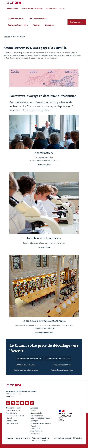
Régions (36, 25)
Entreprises (49, 25)
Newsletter (77, 438)
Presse (33, 410)
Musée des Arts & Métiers (40, 423)
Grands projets (12, 423)
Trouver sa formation (38, 19)
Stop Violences (36, 431)
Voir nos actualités (44, 247)
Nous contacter (36, 416)
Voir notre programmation (44, 332)
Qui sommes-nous (13, 408)
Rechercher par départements (26, 370)
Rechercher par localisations (62, 370)
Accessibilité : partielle (63, 438)
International (35, 428)
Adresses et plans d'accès (40, 418)
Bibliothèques (35, 426)
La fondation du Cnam (15, 416)
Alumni (9, 418)
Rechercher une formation (29, 358)
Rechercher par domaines (26, 365)
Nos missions (11, 413)
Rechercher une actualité (58, 358)
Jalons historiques (13, 410)
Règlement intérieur (22, 438)
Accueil (7, 37)
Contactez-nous (76, 22)
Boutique (34, 421)
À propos (34, 408)
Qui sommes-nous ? (16, 19)
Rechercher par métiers (62, 365)
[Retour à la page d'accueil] (13, 2)
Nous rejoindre (36, 413)
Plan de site (34, 434)
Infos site (9, 438)
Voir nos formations (44, 164)
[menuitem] (12, 8)
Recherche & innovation (18, 25)
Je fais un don (11, 421)
